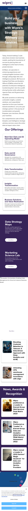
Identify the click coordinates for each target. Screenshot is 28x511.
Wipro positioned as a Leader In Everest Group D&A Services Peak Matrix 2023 (19, 407)
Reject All (14, 503)
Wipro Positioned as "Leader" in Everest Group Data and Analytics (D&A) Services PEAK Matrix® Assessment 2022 (19, 432)
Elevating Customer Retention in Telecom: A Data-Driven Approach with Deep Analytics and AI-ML (19, 351)
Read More (11, 240)
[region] (14, 499)
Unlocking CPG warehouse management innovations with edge (18, 373)
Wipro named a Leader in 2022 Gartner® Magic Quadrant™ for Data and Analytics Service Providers (19, 459)
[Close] (26, 489)
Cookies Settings (14, 499)
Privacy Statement (17, 495)
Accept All (14, 508)
